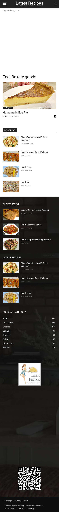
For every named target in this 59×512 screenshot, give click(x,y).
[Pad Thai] (11, 186)
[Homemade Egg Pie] (29, 95)
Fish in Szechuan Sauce (31, 225)
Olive (5, 116)
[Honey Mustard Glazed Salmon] (11, 156)
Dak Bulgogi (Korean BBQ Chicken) (36, 240)
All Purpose (8, 108)
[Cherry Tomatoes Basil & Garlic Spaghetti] (11, 141)
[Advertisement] (29, 43)
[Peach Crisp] (11, 171)
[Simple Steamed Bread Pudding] (11, 214)
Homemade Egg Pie (15, 112)
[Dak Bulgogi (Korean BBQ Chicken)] (11, 244)
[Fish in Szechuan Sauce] (11, 229)
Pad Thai (25, 182)
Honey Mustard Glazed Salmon (34, 152)
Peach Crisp (26, 167)
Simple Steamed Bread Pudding (35, 210)
